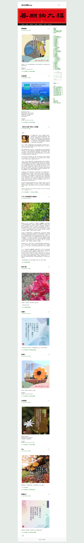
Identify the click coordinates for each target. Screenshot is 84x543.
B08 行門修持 (55, 62)
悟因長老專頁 (40, 24)
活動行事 (23, 24)
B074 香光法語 (30, 71)
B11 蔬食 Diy (55, 65)
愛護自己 (23, 494)
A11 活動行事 (55, 46)
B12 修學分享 (55, 66)
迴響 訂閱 (55, 101)
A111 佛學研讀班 (57, 47)
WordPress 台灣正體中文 (57, 102)
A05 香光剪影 (55, 42)
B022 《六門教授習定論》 (57, 51)
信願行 (23, 312)
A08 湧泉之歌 (55, 45)
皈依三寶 (23, 267)
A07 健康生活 (55, 44)
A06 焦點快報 (55, 43)
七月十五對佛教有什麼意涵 (29, 196)
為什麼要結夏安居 (58, 86)
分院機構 (35, 24)
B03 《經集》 (55, 52)
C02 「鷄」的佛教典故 (56, 68)
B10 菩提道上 (55, 64)
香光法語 (45, 24)
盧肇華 (54, 86)
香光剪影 (27, 24)
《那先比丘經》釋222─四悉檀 (29, 127)
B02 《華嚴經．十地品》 (56, 50)
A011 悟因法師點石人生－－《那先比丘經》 (29, 192)
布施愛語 (23, 401)
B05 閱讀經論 (55, 54)
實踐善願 (23, 28)
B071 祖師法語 (30, 489)
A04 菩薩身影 (55, 41)
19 (56, 76)
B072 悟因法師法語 (30, 349)
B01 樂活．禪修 (55, 49)
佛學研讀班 (31, 24)
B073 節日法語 (57, 59)
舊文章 (22, 535)
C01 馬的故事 (55, 67)
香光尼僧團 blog (26, 5)
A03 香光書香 (55, 40)
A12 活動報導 (55, 48)
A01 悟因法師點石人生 (56, 36)
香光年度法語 (50, 24)
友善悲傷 (23, 76)
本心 (22, 449)
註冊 (54, 98)
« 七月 (55, 79)
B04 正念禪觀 (55, 53)
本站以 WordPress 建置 (42, 539)
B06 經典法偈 (55, 55)
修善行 (23, 354)
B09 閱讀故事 (55, 63)
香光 (30, 30)
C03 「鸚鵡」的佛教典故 (56, 69)
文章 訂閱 (55, 100)
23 (61, 76)
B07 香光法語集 (25, 71)
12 (56, 75)
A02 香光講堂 (25, 262)
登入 (54, 99)
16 (61, 75)
